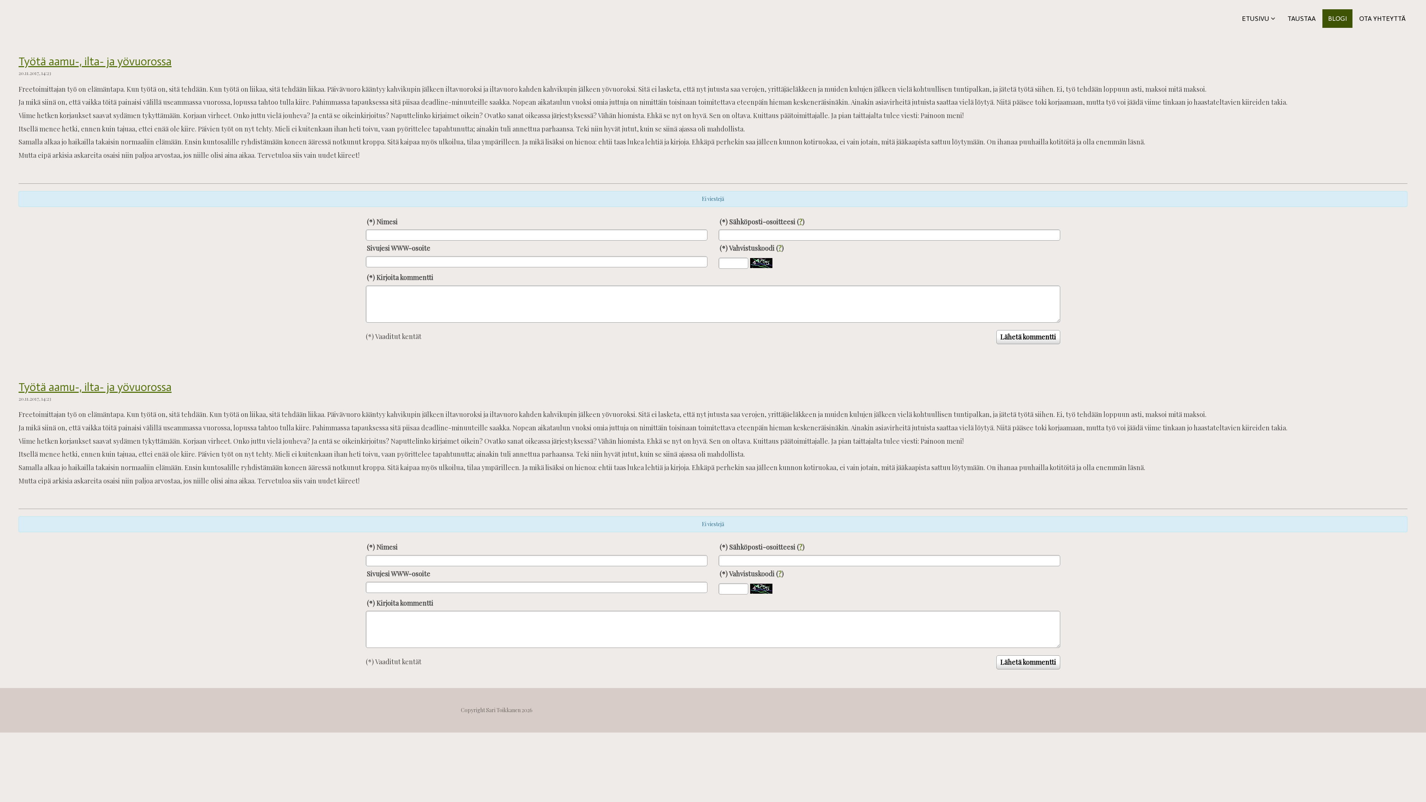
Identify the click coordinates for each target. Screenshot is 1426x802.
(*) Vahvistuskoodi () (752, 248)
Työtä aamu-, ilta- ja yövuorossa (95, 61)
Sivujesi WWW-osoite (398, 248)
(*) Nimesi (382, 221)
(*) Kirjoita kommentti (400, 277)
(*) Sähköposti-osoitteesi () (762, 221)
